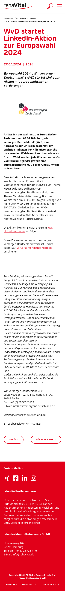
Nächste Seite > (46, 439)
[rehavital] (18, 6)
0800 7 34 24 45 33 (30, 504)
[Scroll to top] (59, 585)
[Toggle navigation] (59, 6)
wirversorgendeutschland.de (34, 247)
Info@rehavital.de (23, 554)
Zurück (13, 439)
